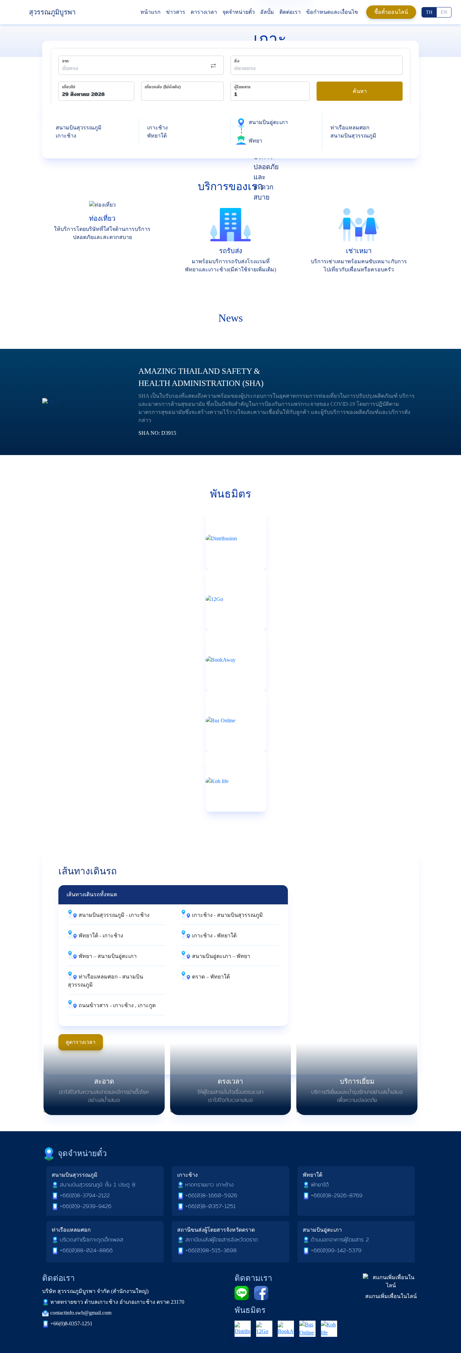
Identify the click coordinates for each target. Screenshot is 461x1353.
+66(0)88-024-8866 (86, 1250)
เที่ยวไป (68, 87)
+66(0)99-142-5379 (336, 1250)
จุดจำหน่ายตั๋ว (238, 12)
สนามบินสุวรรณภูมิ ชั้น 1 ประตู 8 (97, 1185)
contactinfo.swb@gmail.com (80, 1313)
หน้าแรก (150, 12)
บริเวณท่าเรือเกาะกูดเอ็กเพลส (91, 1239)
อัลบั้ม (267, 12)
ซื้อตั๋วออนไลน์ (391, 12)
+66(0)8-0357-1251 (210, 1206)
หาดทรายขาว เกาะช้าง (209, 1185)
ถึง (236, 61)
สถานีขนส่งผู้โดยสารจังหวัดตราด (221, 1239)
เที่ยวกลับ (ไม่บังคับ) (163, 87)
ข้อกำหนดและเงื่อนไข (332, 12)
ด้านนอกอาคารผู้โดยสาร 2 (340, 1239)
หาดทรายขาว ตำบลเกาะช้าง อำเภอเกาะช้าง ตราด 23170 (117, 1302)
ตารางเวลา (204, 12)
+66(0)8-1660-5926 (211, 1195)
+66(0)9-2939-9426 (85, 1206)
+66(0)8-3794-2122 (85, 1195)
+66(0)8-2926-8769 (336, 1195)
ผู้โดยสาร (242, 87)
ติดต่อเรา (290, 12)
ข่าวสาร (175, 12)
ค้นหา (360, 91)
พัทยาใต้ (320, 1185)
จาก (65, 61)
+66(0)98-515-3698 (211, 1250)
